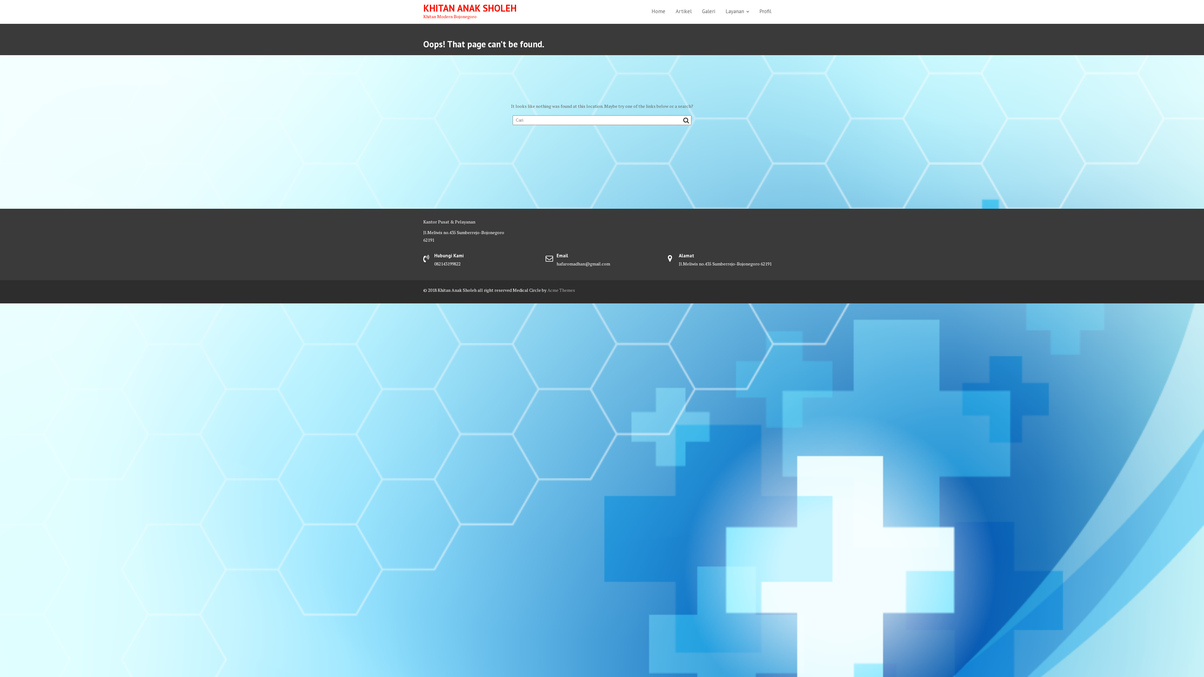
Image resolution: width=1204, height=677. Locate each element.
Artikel (684, 11)
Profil (765, 11)
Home (658, 11)
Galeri (708, 11)
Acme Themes (561, 290)
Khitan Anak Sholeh (470, 8)
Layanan (735, 11)
